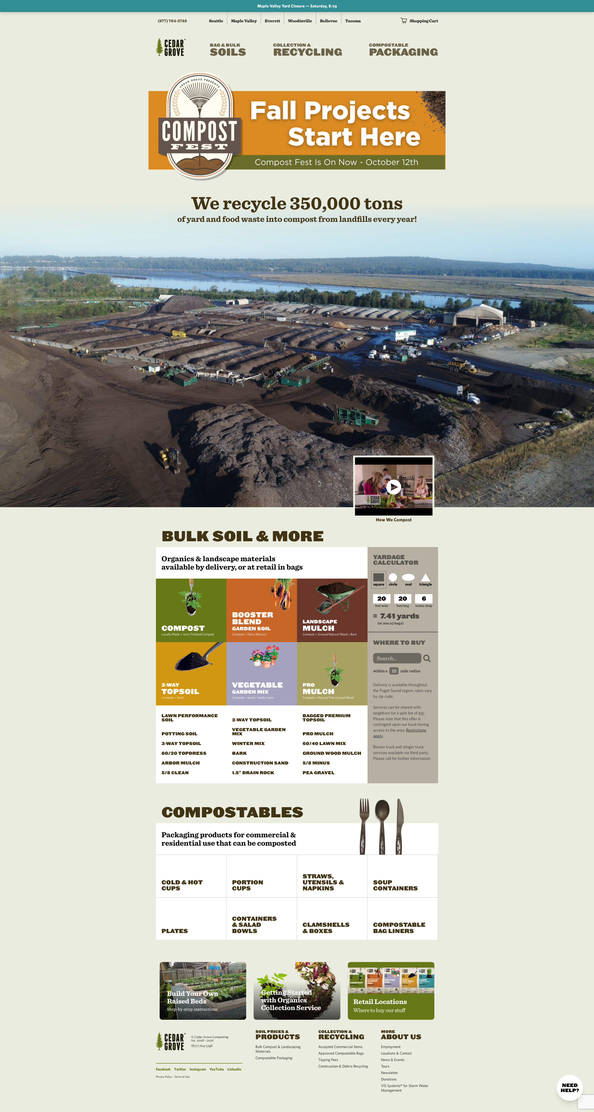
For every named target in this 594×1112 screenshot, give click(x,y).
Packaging (403, 50)
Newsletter (389, 1073)
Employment (390, 1047)
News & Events (392, 1060)
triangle (425, 584)
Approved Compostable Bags (341, 1053)
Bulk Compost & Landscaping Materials (277, 1049)
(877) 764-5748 (172, 20)
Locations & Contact (396, 1053)
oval (408, 584)
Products (277, 1034)
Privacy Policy (164, 1076)
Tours (385, 1066)
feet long (403, 606)
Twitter (180, 1069)
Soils (228, 50)
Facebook (163, 1069)
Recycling (307, 50)
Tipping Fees (328, 1060)
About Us (401, 1034)
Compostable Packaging (273, 1058)
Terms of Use (182, 1076)
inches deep (423, 606)
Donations (389, 1079)
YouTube (217, 1069)
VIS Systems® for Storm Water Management (405, 1087)
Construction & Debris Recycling (343, 1066)
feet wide (381, 606)
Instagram (198, 1069)
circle (393, 584)
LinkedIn (234, 1069)
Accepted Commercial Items (340, 1047)
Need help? (570, 1088)
